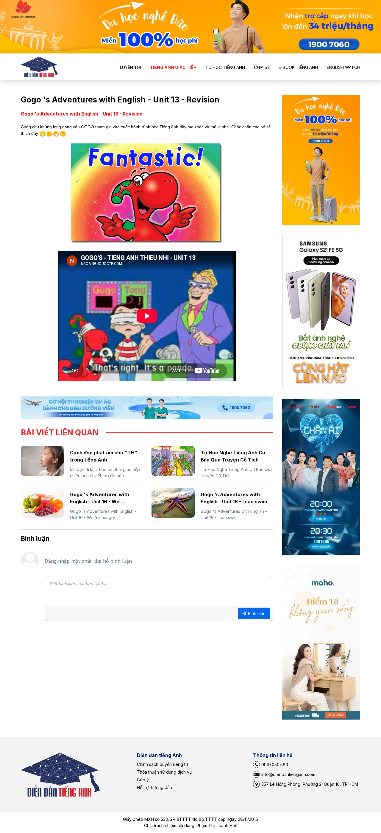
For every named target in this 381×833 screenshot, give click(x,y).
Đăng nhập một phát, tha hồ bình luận (88, 561)
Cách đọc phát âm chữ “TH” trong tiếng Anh (103, 456)
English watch (343, 67)
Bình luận (257, 613)
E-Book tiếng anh (298, 67)
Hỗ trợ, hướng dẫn (154, 787)
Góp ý (143, 779)
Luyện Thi (130, 67)
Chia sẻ (262, 67)
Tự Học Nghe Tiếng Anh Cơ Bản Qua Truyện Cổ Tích (233, 456)
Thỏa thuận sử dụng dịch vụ (164, 771)
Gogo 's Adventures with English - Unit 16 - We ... (99, 498)
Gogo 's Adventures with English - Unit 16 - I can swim (234, 498)
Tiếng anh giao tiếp (173, 67)
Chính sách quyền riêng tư (162, 764)
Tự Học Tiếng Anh (225, 67)
